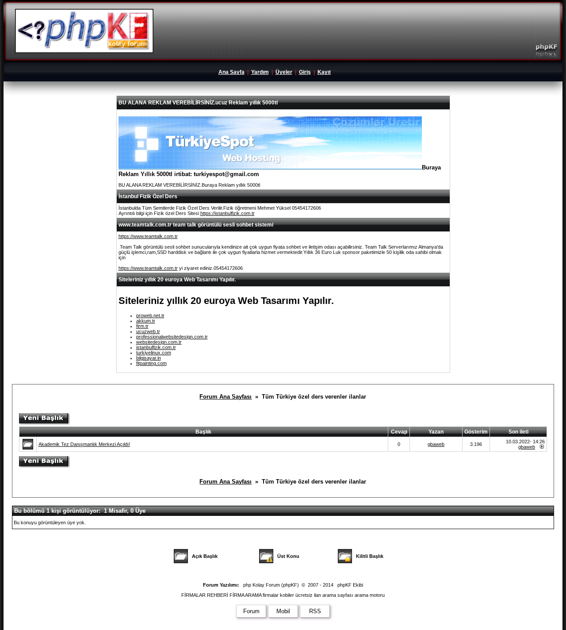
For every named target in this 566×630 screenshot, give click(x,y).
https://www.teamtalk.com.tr (148, 236)
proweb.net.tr (150, 315)
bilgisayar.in (148, 358)
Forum (251, 611)
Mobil (283, 611)
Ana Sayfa (231, 72)
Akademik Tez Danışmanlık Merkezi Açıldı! (84, 444)
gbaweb (436, 444)
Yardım (260, 72)
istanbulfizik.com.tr (156, 347)
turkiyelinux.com (153, 352)
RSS (315, 611)
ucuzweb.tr (148, 331)
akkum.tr (145, 320)
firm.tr (142, 326)
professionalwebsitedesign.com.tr (172, 336)
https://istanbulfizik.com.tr (227, 213)
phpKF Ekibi (350, 585)
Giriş (305, 72)
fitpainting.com (151, 363)
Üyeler (283, 72)
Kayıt (324, 72)
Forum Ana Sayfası (225, 396)
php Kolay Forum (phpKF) (271, 585)
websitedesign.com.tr (159, 342)
